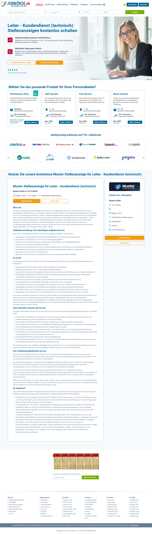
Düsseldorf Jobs (113, 511)
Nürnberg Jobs (134, 511)
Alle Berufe (44, 500)
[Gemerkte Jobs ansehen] (124, 5)
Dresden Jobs (134, 509)
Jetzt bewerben (26, 201)
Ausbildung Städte (91, 502)
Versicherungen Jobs (69, 509)
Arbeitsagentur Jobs (69, 514)
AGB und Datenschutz (15, 509)
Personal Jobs (67, 507)
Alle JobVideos (45, 507)
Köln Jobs (111, 500)
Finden (135, 12)
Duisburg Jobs (134, 514)
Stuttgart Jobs (134, 500)
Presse (11, 514)
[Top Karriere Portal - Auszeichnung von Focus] (76, 461)
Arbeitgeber (132, 4)
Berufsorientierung (46, 516)
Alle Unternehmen (46, 505)
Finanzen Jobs (67, 505)
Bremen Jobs (134, 505)
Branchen (89, 507)
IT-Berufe (44, 511)
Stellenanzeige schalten (49, 63)
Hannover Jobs (112, 509)
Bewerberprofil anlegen (16, 505)
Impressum (12, 511)
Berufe (88, 511)
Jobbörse (39, 4)
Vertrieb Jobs (67, 502)
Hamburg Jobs (112, 505)
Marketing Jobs (68, 511)
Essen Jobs (133, 502)
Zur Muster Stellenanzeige (21, 63)
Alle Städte (44, 502)
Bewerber (143, 4)
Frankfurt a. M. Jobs (114, 516)
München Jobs (112, 507)
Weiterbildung (62, 4)
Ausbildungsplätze (91, 500)
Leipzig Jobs (134, 507)
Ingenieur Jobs (67, 500)
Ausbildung (50, 4)
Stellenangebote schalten (16, 500)
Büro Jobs (66, 516)
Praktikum (74, 4)
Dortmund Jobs (112, 514)
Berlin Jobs (111, 502)
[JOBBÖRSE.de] (15, 4)
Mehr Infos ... (135, 525)
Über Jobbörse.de (14, 507)
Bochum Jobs (134, 516)
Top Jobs (44, 509)
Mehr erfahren (31, 122)
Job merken (54, 201)
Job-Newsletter (91, 477)
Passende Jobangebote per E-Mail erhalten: (66, 474)
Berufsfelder (89, 505)
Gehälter (88, 514)
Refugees (84, 4)
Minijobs (43, 514)
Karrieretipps (90, 509)
